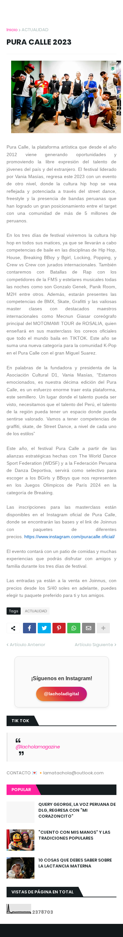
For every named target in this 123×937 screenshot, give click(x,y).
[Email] (88, 628)
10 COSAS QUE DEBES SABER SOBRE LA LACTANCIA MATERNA (75, 863)
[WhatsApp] (73, 628)
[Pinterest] (59, 628)
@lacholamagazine (38, 746)
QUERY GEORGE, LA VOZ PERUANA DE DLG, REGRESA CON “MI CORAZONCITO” (77, 810)
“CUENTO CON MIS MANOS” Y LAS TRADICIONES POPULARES (74, 835)
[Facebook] (29, 628)
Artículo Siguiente (94, 645)
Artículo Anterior (27, 645)
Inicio (12, 30)
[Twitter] (44, 628)
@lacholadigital (61, 693)
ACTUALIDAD (35, 30)
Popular (21, 789)
